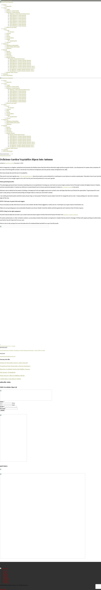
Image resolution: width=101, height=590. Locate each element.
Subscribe (5, 576)
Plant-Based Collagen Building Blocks (12, 375)
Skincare (8, 53)
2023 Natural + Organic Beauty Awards (20, 65)
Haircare (8, 54)
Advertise (5, 575)
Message (2, 408)
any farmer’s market (67, 187)
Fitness (8, 42)
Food (7, 30)
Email (2, 406)
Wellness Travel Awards (13, 12)
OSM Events (6, 579)
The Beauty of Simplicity (8, 372)
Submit (2, 410)
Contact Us (5, 574)
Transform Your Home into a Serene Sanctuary (15, 366)
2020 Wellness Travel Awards (17, 23)
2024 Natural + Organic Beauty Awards (20, 63)
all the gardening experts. (26, 176)
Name (2, 401)
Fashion (8, 33)
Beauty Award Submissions (17, 59)
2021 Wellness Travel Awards (17, 21)
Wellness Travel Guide (12, 11)
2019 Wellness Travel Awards (17, 24)
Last (13, 405)
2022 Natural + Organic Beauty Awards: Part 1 (22, 66)
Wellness (5, 44)
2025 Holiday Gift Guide (13, 47)
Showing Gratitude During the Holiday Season (15, 369)
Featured (2, 155)
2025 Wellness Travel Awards (17, 17)
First (13, 403)
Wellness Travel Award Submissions (19, 14)
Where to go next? (11, 27)
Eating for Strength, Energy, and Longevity (14, 363)
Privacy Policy (6, 582)
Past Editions (6, 578)
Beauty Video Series (12, 72)
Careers (5, 572)
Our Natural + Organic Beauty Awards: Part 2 (21, 71)
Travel (5, 8)
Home (4, 5)
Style (7, 35)
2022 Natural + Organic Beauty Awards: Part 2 (22, 68)
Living (4, 29)
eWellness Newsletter (12, 45)
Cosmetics (9, 56)
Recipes (11, 32)
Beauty (5, 50)
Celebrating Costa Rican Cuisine (10, 379)
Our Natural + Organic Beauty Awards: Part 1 (21, 69)
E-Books (5, 74)
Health (8, 39)
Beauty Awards (10, 57)
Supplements (13, 41)
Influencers (5, 581)
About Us (8, 6)
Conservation (10, 38)
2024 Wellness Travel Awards (17, 18)
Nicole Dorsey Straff (9, 163)
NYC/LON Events (8, 75)
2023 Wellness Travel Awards (17, 20)
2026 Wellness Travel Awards (17, 15)
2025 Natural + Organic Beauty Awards (20, 62)
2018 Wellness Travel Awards (17, 26)
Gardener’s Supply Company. (70, 214)
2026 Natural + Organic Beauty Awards (20, 60)
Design (8, 36)
